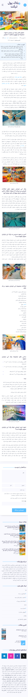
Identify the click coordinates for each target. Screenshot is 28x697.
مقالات (25, 616)
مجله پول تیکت (18, 77)
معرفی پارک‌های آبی (22, 619)
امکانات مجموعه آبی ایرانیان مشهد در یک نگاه (14, 54)
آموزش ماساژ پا (22, 612)
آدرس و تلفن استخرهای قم (21, 630)
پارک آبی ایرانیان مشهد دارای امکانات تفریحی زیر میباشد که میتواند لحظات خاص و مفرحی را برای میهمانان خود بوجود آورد (12, 48)
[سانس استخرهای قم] (3, 637)
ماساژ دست (22, 608)
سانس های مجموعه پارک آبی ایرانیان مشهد (14, 55)
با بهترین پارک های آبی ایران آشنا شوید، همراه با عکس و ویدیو (11, 534)
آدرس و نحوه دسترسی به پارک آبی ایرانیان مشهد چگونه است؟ (12, 51)
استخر (24, 304)
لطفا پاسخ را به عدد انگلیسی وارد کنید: (18, 498)
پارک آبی (22, 146)
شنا (26, 590)
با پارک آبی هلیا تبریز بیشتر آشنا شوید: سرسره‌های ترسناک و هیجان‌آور (11, 526)
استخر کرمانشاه (8, 675)
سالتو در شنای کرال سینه (20, 597)
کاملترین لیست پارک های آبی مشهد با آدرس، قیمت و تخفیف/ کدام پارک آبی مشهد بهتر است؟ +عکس (10, 550)
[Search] (25, 5)
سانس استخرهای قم (23, 636)
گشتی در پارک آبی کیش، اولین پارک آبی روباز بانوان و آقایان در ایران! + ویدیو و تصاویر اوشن (10, 542)
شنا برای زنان (18, 641)
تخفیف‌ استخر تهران (9, 669)
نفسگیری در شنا (21, 594)
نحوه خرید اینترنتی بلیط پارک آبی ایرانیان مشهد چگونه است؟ (12, 57)
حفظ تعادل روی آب (21, 601)
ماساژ (25, 605)
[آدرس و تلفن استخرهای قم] (3, 631)
